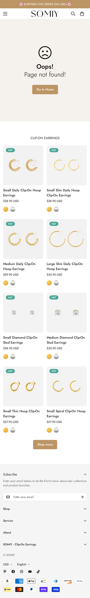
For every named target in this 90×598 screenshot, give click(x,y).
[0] (82, 14)
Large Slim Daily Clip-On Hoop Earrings (65, 266)
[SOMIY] (45, 14)
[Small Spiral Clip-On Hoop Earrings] (67, 386)
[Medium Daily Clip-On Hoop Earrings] (23, 239)
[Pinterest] (4, 571)
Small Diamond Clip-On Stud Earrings (20, 340)
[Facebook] (13, 571)
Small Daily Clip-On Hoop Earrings (22, 193)
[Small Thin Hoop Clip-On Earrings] (23, 386)
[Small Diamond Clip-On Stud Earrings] (23, 313)
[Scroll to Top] (82, 576)
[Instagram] (21, 571)
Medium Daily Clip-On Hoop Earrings (19, 266)
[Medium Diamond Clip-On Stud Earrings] (67, 313)
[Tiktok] (38, 571)
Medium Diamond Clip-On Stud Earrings (66, 340)
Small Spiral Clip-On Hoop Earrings (66, 413)
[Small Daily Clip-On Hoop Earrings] (23, 165)
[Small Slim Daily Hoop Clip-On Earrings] (67, 165)
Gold (5, 209)
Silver (12, 209)
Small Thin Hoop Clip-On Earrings (21, 413)
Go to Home (45, 89)
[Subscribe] (82, 497)
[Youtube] (30, 571)
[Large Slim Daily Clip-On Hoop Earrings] (67, 239)
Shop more (45, 444)
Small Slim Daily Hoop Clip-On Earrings (63, 193)
